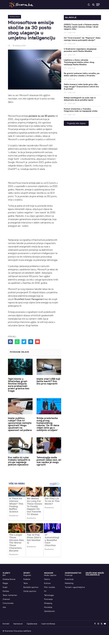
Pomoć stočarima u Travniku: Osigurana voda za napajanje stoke (80, 110)
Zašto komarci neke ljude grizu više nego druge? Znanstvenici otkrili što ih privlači (81, 86)
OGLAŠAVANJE (93, 575)
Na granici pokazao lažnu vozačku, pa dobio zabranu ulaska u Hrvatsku (81, 74)
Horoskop (48, 607)
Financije (68, 575)
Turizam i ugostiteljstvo (75, 587)
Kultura (47, 583)
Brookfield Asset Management (29, 299)
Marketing (69, 583)
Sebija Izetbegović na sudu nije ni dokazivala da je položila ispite (80, 98)
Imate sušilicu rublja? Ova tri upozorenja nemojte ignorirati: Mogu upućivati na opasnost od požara (20, 424)
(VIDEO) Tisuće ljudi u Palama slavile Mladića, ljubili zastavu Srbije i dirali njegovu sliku (81, 26)
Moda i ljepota (50, 575)
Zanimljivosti (49, 611)
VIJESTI (6, 573)
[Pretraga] (93, 5)
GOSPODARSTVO (73, 573)
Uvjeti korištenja (48, 623)
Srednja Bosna (9, 579)
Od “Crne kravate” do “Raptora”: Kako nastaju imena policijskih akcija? (82, 39)
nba (4, 607)
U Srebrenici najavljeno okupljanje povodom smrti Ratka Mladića (80, 50)
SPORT (26, 573)
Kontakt (6, 623)
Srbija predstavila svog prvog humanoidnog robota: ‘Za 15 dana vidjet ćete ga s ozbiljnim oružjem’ (48, 424)
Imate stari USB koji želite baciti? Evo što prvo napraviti (48, 381)
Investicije (69, 579)
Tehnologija (14, 17)
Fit (45, 591)
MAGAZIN (48, 573)
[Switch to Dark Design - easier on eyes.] (89, 4)
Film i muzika (49, 587)
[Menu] (98, 5)
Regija (5, 583)
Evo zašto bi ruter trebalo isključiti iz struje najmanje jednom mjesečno (19, 461)
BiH (4, 575)
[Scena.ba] (21, 4)
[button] (10, 341)
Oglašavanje (32, 623)
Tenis (25, 583)
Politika (6, 591)
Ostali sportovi (29, 591)
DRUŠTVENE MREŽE (95, 573)
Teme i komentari (10, 595)
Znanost (6, 599)
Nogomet (27, 575)
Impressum (18, 623)
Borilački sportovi (30, 587)
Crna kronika (8, 603)
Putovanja (48, 599)
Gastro (47, 579)
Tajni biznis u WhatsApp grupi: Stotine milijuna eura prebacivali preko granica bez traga (18, 384)
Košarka (26, 579)
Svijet (5, 587)
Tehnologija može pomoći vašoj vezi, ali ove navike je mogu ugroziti (49, 461)
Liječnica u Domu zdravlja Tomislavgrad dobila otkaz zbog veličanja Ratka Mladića (79, 62)
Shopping (48, 603)
